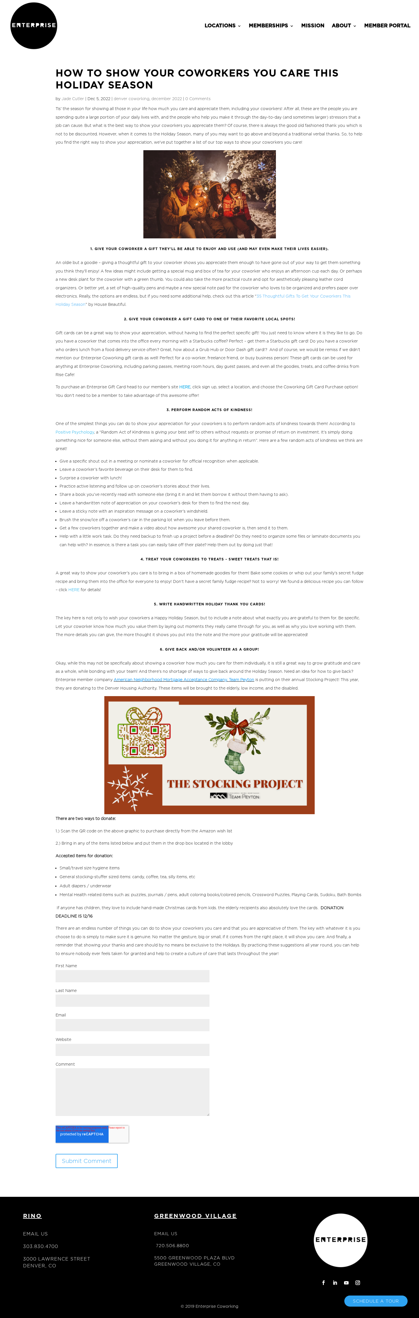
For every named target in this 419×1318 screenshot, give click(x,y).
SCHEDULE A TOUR (376, 1301)
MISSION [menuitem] (312, 26)
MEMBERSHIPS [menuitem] (268, 26)
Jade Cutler (73, 98)
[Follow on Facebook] (323, 1282)
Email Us (35, 1234)
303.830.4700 (40, 1246)
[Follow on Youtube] (346, 1282)
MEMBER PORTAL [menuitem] (387, 26)
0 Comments (198, 98)
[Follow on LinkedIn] (334, 1282)
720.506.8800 (172, 1245)
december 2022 (166, 98)
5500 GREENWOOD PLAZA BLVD (194, 1258)
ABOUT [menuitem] (341, 26)
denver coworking (131, 98)
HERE (74, 589)
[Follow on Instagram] (357, 1282)
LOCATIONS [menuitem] (220, 26)
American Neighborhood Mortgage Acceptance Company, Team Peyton (184, 679)
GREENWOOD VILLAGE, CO (187, 1264)
